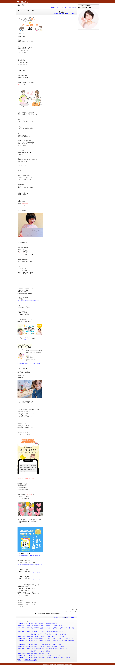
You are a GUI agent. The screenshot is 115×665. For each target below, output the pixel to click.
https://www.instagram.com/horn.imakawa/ (29, 363)
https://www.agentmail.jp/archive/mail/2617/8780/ (31, 564)
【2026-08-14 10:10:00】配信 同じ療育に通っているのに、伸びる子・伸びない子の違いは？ (42, 649)
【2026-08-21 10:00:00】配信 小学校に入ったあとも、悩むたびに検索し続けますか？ (40, 632)
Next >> (31, 660)
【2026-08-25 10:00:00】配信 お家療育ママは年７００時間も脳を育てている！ (38, 623)
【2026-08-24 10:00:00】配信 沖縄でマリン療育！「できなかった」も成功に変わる (39, 625)
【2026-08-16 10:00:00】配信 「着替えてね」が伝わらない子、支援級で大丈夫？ (39, 644)
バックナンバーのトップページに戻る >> (63, 7)
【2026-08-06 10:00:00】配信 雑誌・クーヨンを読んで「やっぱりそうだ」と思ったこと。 (41, 655)
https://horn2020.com (23, 339)
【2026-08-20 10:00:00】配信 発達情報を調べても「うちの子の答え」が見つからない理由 (41, 634)
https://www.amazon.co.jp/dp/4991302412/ (29, 555)
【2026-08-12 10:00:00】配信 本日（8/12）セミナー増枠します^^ (35, 651)
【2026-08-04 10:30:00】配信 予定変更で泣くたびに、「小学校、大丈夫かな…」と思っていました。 (44, 657)
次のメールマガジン (71, 13)
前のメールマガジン (59, 13)
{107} (35, 660)
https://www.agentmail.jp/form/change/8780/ (29, 579)
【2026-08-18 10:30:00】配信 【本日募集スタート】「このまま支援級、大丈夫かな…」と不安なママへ (45, 638)
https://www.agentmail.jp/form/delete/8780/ (29, 572)
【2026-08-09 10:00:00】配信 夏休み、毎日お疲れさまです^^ (33, 653)
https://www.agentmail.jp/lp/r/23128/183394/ (29, 300)
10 (28, 660)
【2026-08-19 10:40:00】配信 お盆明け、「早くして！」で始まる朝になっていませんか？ (41, 636)
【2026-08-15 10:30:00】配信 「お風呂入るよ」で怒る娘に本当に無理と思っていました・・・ (42, 646)
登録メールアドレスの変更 (71, 611)
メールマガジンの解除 (73, 609)
